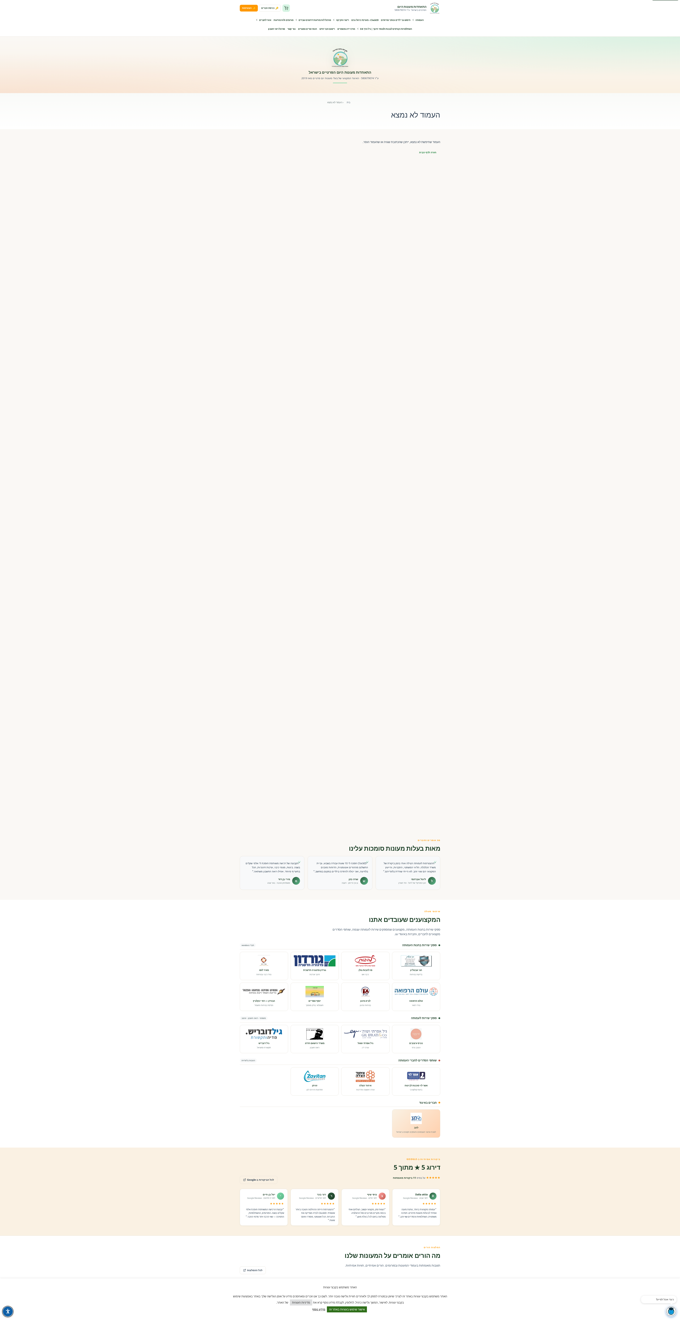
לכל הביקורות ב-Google (257, 1178)
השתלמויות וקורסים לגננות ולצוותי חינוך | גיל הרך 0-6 (386, 28)
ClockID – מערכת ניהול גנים (364, 20)
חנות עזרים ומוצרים (307, 28)
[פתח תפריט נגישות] (8, 1311)
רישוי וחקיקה (342, 20)
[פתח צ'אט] (671, 1311)
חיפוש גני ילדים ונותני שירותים (395, 20)
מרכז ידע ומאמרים (346, 28)
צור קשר (291, 28)
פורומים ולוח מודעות (283, 20)
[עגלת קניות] (286, 8)
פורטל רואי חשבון (276, 28)
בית (348, 102)
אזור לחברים (265, 20)
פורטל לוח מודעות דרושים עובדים (315, 20)
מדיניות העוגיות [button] (301, 1302)
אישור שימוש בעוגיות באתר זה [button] (347, 1309)
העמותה (419, 20)
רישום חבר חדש (327, 28)
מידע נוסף (318, 1309)
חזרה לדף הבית (427, 152)
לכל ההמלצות (254, 1270)
